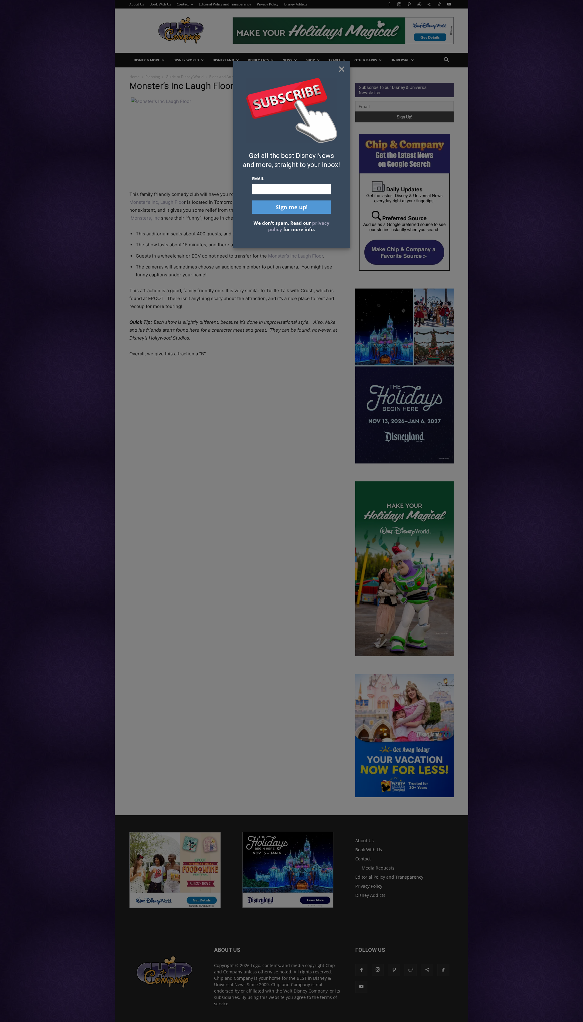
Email (258, 178)
